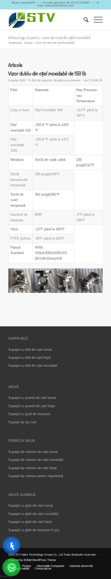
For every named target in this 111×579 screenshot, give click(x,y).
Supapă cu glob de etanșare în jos (33, 530)
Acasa (28, 42)
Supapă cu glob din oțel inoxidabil (33, 514)
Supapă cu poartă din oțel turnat (32, 398)
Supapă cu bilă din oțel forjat (29, 357)
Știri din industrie (42, 80)
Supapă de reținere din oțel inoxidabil (35, 460)
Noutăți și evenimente (67, 80)
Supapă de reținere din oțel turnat (33, 452)
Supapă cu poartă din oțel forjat (31, 406)
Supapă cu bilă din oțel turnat (30, 350)
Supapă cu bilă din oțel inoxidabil (32, 365)
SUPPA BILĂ (18, 338)
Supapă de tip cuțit (22, 422)
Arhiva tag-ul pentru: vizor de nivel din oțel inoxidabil (49, 37)
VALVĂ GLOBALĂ (22, 495)
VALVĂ (13, 387)
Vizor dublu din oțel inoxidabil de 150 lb (47, 73)
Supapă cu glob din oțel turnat (30, 505)
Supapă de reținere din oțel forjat (32, 468)
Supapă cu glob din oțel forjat (30, 522)
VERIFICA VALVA (21, 441)
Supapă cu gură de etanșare (29, 414)
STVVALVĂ (95, 80)
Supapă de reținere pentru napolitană (35, 476)
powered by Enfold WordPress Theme (32, 560)
